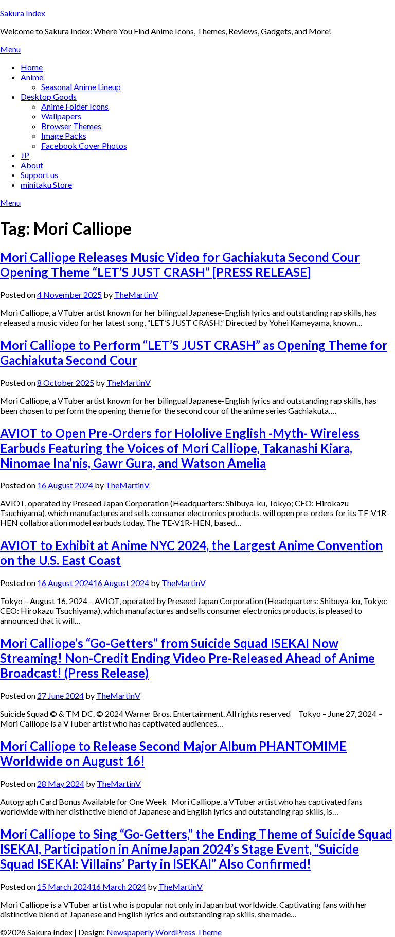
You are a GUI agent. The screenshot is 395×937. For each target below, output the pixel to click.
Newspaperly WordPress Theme (164, 932)
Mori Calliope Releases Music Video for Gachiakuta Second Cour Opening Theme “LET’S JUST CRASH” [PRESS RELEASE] (180, 264)
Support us (39, 175)
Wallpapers (61, 116)
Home (32, 67)
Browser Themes (71, 126)
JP (25, 155)
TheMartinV (136, 294)
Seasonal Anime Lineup (81, 87)
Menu (10, 49)
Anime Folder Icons (75, 106)
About (32, 165)
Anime (32, 77)
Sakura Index (22, 13)
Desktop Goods (49, 96)
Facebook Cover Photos (84, 145)
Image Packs (63, 135)
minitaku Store (46, 184)
